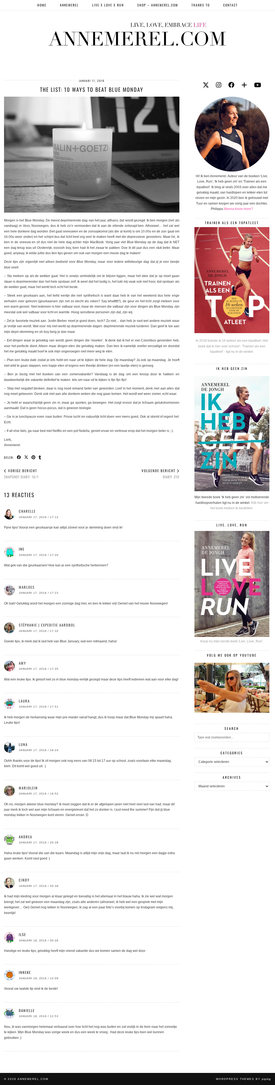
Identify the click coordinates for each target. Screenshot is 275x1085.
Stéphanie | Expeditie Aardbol (47, 625)
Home (41, 5)
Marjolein (28, 788)
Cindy (24, 880)
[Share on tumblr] (40, 457)
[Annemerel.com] (137, 33)
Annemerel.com (32, 1078)
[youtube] (257, 85)
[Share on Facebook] (19, 457)
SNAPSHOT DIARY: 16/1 (21, 473)
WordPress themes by (243, 1078)
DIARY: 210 (160, 473)
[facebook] (231, 85)
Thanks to (200, 5)
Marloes (27, 587)
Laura (24, 701)
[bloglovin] (244, 85)
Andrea (25, 836)
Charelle (27, 511)
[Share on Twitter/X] (26, 457)
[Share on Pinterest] (33, 457)
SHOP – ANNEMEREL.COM (157, 5)
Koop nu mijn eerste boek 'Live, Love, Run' (231, 641)
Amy (22, 663)
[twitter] (206, 85)
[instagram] (218, 85)
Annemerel (69, 5)
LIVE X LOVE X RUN (108, 5)
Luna (23, 744)
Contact (230, 5)
